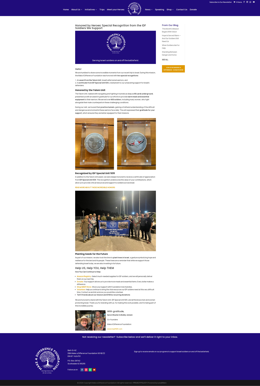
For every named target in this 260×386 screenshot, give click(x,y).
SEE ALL (165, 59)
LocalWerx (161, 383)
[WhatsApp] (250, 2)
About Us (75, 10)
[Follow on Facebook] (82, 369)
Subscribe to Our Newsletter (221, 2)
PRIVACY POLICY (140, 383)
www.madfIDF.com (114, 329)
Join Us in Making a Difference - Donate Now (173, 68)
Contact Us (181, 10)
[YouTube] (254, 2)
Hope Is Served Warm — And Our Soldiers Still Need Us (171, 38)
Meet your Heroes (115, 10)
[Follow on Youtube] (94, 369)
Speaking (159, 10)
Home (66, 10)
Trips (102, 10)
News (148, 10)
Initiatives (90, 10)
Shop (169, 10)
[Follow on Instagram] (86, 369)
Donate (193, 10)
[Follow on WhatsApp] (90, 369)
